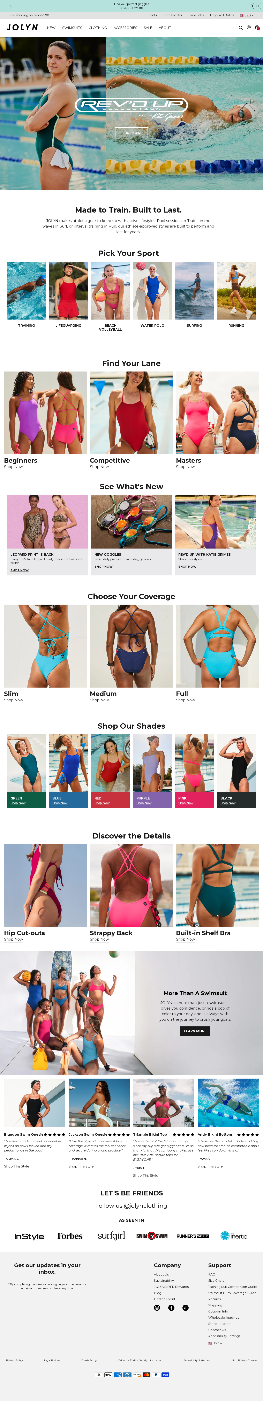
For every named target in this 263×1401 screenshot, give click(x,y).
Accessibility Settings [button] (224, 1336)
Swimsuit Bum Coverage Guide (232, 1293)
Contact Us (217, 1330)
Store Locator (172, 15)
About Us (161, 1274)
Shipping (215, 1305)
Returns (214, 1299)
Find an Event (164, 1299)
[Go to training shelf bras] (217, 885)
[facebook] (171, 1308)
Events (152, 15)
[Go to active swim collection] (217, 413)
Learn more (195, 1031)
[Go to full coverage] (217, 646)
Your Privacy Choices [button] (244, 1360)
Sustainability (164, 1281)
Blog (157, 1293)
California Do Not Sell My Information (140, 1360)
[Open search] (240, 27)
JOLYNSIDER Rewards (171, 1287)
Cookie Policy (89, 1360)
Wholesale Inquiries (223, 1317)
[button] (257, 32)
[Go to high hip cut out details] (45, 885)
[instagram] (157, 1308)
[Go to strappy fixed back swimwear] (131, 885)
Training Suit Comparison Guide (232, 1287)
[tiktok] (185, 1308)
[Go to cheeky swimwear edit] (45, 646)
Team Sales (196, 15)
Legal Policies (52, 1360)
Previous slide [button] (10, 6)
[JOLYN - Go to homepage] (22, 28)
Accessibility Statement (197, 1360)
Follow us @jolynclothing (131, 1205)
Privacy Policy (14, 1360)
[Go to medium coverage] (131, 646)
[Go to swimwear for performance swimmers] (131, 413)
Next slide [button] (252, 5)
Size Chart (216, 1281)
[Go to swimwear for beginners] (45, 413)
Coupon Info (218, 1311)
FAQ (211, 1274)
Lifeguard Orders (222, 15)
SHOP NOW (131, 133)
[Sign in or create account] (248, 28)
